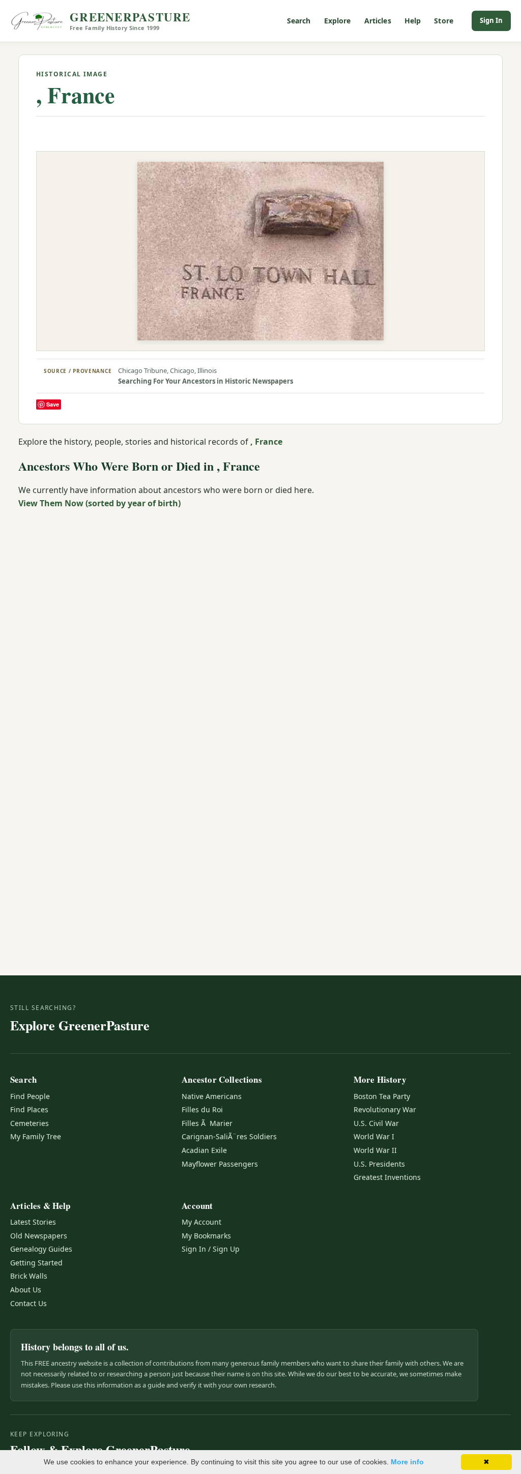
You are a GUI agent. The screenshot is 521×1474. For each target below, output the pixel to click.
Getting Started (36, 1262)
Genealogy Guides (41, 1249)
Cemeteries (29, 1123)
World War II (375, 1150)
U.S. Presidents (379, 1164)
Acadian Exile (204, 1150)
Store (443, 20)
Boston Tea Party (382, 1096)
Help (412, 20)
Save (52, 404)
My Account (201, 1222)
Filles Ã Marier (207, 1123)
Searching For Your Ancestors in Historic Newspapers (205, 381)
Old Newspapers (38, 1235)
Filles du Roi (202, 1109)
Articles (377, 20)
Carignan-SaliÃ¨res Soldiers (229, 1136)
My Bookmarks (206, 1235)
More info (407, 1462)
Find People (30, 1096)
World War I (374, 1136)
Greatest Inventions (387, 1177)
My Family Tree (35, 1136)
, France (75, 94)
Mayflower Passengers (220, 1164)
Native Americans (212, 1096)
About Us (25, 1289)
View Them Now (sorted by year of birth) (99, 503)
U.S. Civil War (376, 1123)
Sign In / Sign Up (211, 1249)
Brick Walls (28, 1276)
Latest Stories (33, 1222)
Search (299, 20)
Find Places (29, 1109)
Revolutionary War (385, 1109)
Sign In (491, 20)
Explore (337, 20)
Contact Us (28, 1303)
